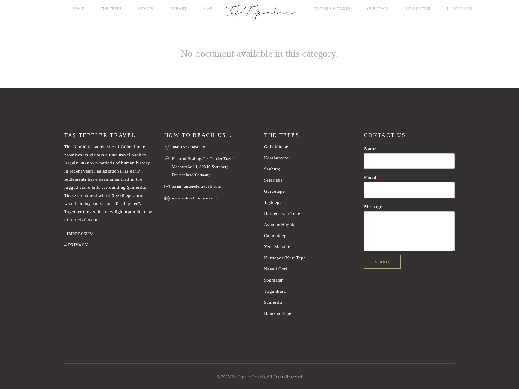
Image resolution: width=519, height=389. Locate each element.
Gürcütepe (274, 191)
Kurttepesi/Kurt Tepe (285, 257)
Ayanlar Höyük (280, 224)
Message (375, 206)
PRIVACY (78, 245)
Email (372, 177)
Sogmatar (273, 280)
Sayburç (272, 169)
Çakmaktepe (276, 235)
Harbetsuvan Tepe (282, 213)
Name (372, 148)
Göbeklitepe (276, 146)
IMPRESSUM (80, 233)
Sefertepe (273, 180)
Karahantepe (276, 157)
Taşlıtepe (273, 202)
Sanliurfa (273, 302)
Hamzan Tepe (277, 313)
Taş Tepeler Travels (248, 377)
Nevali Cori (275, 269)
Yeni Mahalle (277, 246)
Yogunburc (275, 291)
